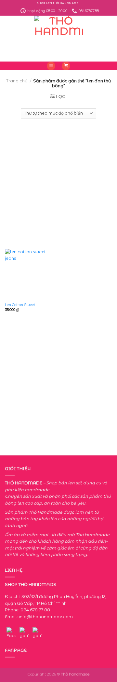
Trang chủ (17, 80)
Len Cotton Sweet (20, 304)
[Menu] (51, 66)
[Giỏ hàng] (66, 66)
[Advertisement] (58, 180)
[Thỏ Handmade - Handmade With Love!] (59, 39)
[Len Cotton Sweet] (30, 274)
